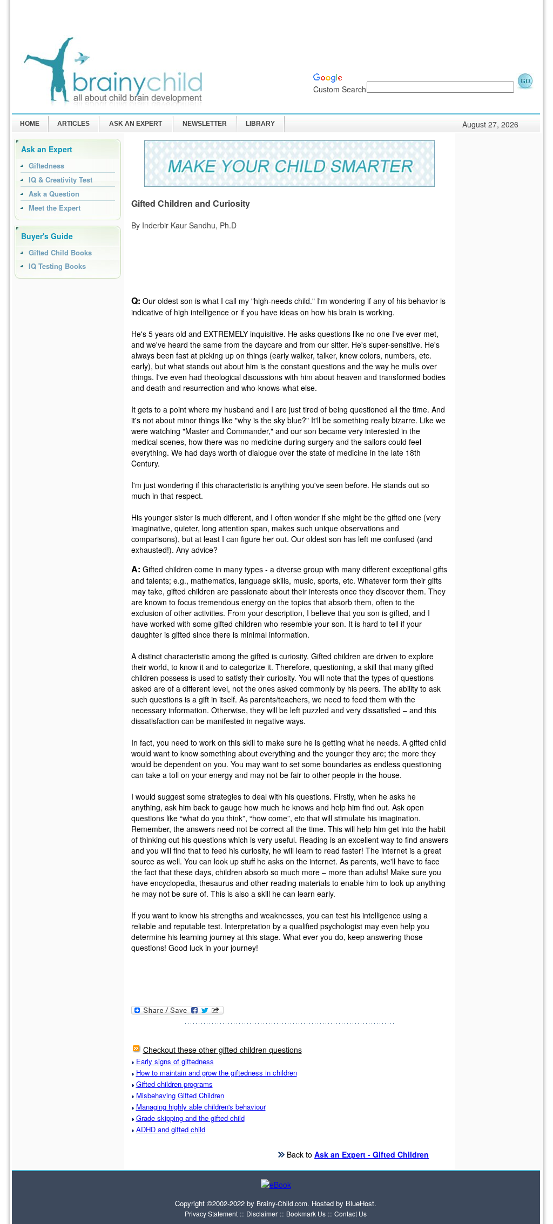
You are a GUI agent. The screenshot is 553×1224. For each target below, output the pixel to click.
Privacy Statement (211, 1213)
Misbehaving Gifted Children (180, 1095)
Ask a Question (54, 193)
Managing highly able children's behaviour (201, 1106)
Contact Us (350, 1213)
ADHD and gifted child (170, 1129)
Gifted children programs (174, 1084)
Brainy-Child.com (282, 1203)
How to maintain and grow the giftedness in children (216, 1072)
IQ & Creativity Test (60, 179)
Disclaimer (262, 1213)
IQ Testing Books (57, 266)
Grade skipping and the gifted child (190, 1118)
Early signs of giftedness (175, 1061)
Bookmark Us (306, 1213)
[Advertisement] (338, 35)
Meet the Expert (54, 207)
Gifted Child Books (60, 252)
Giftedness (46, 165)
